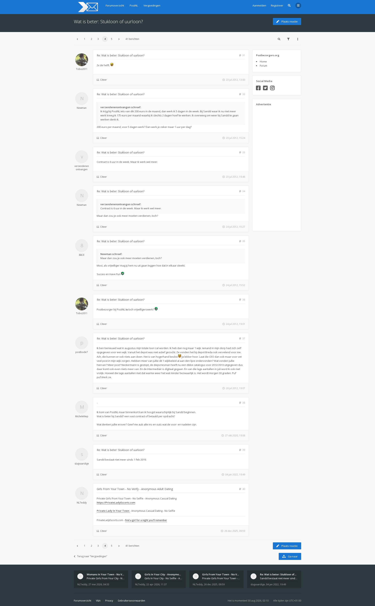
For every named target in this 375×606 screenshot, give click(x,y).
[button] (77, 39)
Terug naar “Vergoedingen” (92, 556)
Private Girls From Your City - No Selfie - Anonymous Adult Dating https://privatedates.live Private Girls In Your (106, 578)
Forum (263, 65)
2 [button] (91, 39)
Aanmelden (259, 5)
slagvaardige (82, 463)
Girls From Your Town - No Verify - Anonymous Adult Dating (135, 489)
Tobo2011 (82, 69)
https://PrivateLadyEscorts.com (116, 502)
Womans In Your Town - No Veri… (107, 574)
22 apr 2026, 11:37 (156, 584)
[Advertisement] (271, 167)
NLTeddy (82, 502)
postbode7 (81, 352)
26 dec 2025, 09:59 (214, 584)
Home (263, 61)
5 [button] (111, 39)
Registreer (277, 5)
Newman (82, 108)
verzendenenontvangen (81, 167)
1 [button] (84, 39)
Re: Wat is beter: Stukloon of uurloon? (120, 55)
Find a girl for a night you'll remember (146, 520)
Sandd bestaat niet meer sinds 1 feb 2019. (279, 578)
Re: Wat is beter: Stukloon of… (278, 574)
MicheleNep (81, 416)
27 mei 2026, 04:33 (98, 584)
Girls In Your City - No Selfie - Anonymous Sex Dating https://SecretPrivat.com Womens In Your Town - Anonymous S (163, 578)
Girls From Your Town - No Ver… (222, 574)
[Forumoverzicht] (87, 7)
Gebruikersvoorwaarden (131, 600)
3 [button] (98, 39)
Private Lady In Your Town (113, 510)
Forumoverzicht (82, 600)
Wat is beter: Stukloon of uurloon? (108, 21)
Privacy (109, 600)
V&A (98, 600)
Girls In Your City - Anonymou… (163, 574)
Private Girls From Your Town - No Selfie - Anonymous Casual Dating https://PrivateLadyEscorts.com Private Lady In (221, 578)
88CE (81, 255)
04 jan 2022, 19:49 (276, 584)
